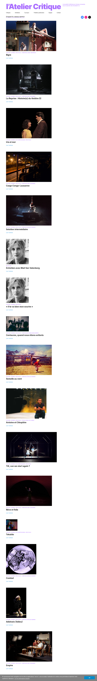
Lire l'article (9, 58)
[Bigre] (34, 36)
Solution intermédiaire (17, 229)
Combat (10, 578)
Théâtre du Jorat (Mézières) (29, 52)
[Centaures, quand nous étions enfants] (34, 323)
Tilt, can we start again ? (18, 466)
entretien (8, 265)
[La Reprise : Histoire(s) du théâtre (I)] (34, 79)
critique (8, 52)
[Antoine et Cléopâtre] (34, 403)
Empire (9, 665)
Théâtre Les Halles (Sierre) (28, 227)
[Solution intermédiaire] (34, 210)
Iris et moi (11, 142)
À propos (26, 12)
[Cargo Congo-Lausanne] (34, 167)
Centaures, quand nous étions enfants (25, 335)
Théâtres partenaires (39, 12)
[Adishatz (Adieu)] (34, 603)
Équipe (50, 12)
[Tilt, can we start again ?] (34, 447)
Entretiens (17, 12)
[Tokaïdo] (34, 525)
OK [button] (89, 677)
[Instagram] (86, 17)
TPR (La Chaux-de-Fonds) (28, 420)
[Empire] (34, 646)
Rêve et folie (12, 510)
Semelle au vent (14, 379)
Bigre (8, 55)
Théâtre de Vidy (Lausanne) (28, 96)
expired (13, 52)
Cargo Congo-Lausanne (18, 186)
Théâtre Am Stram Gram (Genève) (30, 333)
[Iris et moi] (34, 123)
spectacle (18, 52)
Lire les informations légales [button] (22, 678)
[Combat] (34, 559)
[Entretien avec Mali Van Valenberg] (34, 251)
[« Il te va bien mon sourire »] (34, 290)
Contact (59, 12)
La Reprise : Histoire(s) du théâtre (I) (23, 98)
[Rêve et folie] (34, 491)
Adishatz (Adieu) (14, 622)
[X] (89, 17)
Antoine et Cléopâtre (16, 422)
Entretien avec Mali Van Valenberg (23, 268)
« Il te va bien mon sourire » (19, 306)
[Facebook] (82, 17)
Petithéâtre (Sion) (20, 139)
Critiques (8, 12)
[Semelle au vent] (34, 360)
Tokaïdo (10, 534)
